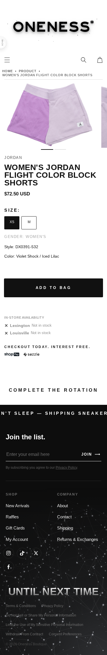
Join (91, 454)
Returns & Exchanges (77, 539)
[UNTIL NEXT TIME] (86, 591)
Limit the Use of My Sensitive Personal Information (44, 625)
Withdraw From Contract (24, 634)
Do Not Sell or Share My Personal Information (41, 615)
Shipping (65, 528)
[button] (83, 60)
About (62, 506)
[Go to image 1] (47, 149)
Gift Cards (15, 528)
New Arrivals (17, 506)
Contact (64, 517)
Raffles (12, 517)
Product (28, 71)
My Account (17, 539)
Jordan (13, 157)
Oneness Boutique (32, 644)
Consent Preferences (65, 634)
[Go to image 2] (60, 149)
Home (7, 71)
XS (12, 222)
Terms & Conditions (21, 606)
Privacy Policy (66, 467)
